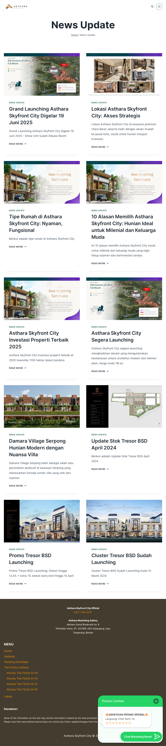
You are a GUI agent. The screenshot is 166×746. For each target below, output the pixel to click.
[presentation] (42, 74)
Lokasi (8, 696)
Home (8, 651)
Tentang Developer (16, 662)
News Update (16, 102)
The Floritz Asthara (16, 667)
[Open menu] (159, 6)
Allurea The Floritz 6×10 (22, 673)
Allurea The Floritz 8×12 (22, 684)
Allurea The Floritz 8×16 (22, 689)
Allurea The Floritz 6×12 (22, 678)
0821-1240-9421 (83, 612)
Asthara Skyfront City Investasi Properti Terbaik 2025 (39, 340)
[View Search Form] (152, 6)
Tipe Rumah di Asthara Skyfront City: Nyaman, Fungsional (35, 223)
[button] (156, 701)
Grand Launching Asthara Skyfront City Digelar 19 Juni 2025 (38, 115)
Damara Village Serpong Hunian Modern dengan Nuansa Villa (37, 447)
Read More (17, 144)
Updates (9, 656)
